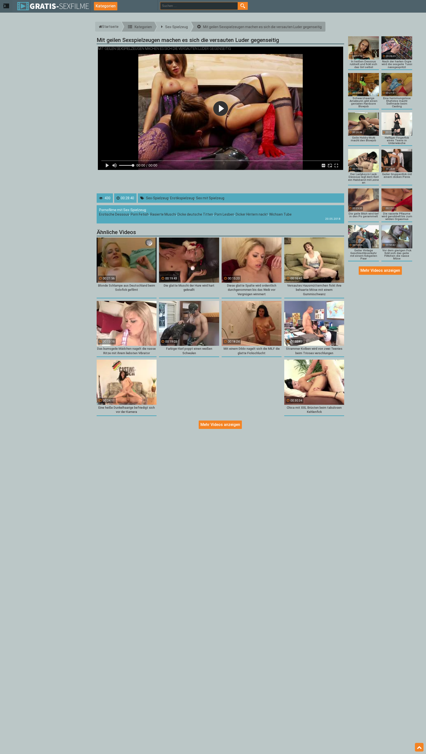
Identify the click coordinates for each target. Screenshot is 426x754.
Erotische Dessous (114, 214)
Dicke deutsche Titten (195, 214)
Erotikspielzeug (182, 198)
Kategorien (106, 6)
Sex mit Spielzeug (210, 198)
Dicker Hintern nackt (252, 214)
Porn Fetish (140, 214)
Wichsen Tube (280, 214)
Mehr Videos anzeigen (220, 424)
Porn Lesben (224, 214)
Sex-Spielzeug (157, 198)
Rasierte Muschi (163, 214)
